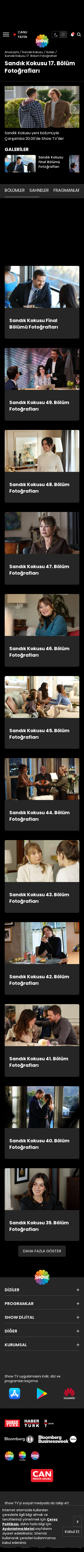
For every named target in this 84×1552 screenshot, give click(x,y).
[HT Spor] (49, 1423)
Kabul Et (72, 1531)
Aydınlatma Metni (18, 1528)
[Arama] (79, 34)
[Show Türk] (22, 1456)
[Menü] (6, 34)
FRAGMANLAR (66, 190)
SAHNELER (39, 190)
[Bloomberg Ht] (19, 1439)
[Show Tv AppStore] (14, 1393)
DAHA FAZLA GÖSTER (42, 1251)
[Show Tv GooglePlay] (42, 1393)
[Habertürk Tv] (31, 1423)
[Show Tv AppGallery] (69, 1393)
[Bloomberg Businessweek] (57, 1439)
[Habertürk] (12, 1423)
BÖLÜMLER (15, 190)
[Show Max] (35, 1456)
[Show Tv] (42, 41)
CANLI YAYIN (22, 34)
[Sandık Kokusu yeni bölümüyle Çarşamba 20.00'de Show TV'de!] (42, 107)
